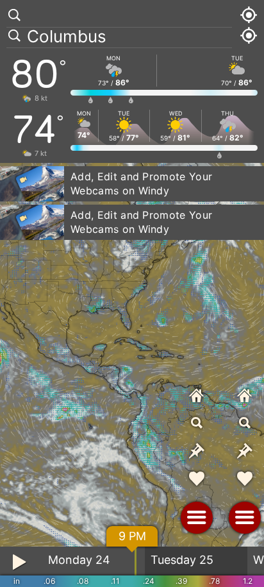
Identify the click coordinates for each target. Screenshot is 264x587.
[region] (132, 293)
